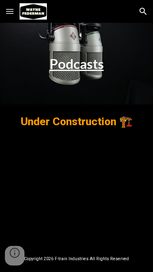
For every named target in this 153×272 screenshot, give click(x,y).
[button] (10, 11)
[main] (76, 63)
